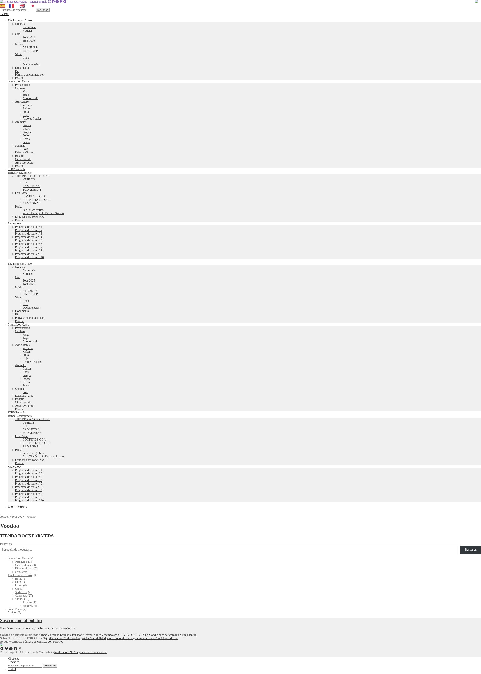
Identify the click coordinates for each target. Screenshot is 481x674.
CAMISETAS (31, 186)
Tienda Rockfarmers (20, 172)
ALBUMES (30, 47)
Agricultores (22, 101)
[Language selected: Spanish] (19, 5)
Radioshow (14, 223)
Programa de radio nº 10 (29, 257)
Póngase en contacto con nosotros (43, 641)
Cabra (26, 128)
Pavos (26, 142)
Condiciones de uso (166, 638)
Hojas (26, 115)
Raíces (26, 108)
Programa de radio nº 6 (28, 243)
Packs (18, 206)
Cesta (12, 669)
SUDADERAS (32, 189)
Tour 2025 (29, 37)
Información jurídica (78, 638)
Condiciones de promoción (165, 634)
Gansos (27, 125)
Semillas (20, 145)
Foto (25, 149)
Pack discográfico (33, 209)
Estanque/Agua (24, 152)
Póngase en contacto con (29, 74)
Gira (17, 34)
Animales (20, 121)
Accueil (4, 516)
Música (19, 44)
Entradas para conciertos (29, 216)
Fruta (26, 111)
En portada (29, 27)
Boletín (19, 78)
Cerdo (26, 138)
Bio (17, 71)
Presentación (22, 84)
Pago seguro (189, 634)
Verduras (28, 105)
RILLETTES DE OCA (37, 199)
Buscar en (42, 9)
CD (25, 182)
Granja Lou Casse (18, 81)
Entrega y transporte (72, 634)
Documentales (31, 64)
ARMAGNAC (32, 203)
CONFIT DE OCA (34, 196)
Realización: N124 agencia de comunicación (80, 652)
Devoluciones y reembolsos (101, 634)
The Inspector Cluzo (20, 20)
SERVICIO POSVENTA (133, 634)
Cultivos (20, 88)
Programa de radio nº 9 (28, 253)
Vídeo (18, 54)
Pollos (26, 135)
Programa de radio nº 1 (28, 226)
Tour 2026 (29, 40)
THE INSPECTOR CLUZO (32, 176)
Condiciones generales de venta (136, 638)
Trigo (26, 94)
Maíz (26, 91)
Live (25, 61)
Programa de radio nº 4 (28, 237)
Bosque (19, 155)
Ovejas (27, 132)
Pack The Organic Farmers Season (43, 213)
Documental (22, 67)
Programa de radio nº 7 (28, 247)
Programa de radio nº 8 (28, 250)
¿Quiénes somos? (55, 638)
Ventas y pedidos (49, 634)
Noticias (20, 23)
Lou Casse (21, 193)
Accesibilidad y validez (103, 638)
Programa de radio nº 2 (28, 230)
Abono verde (30, 98)
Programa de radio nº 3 (28, 233)
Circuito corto (23, 159)
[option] (12, 6)
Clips (26, 57)
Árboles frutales (32, 118)
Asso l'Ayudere (24, 162)
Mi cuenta (13, 658)
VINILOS (29, 179)
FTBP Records (16, 169)
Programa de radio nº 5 (28, 240)
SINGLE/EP (30, 50)
